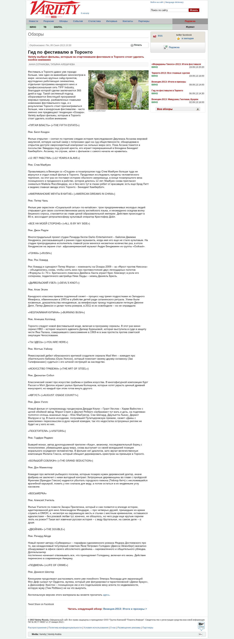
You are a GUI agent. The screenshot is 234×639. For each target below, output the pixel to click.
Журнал (190, 27)
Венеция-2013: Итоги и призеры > (125, 608)
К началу (85, 13)
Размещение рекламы (129, 627)
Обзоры (63, 21)
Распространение (37, 627)
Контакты (128, 21)
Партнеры (143, 21)
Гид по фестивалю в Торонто (167, 90)
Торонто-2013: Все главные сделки (171, 73)
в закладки (188, 38)
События (78, 21)
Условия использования (95, 627)
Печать (138, 45)
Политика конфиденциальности (65, 627)
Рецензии (49, 21)
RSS (160, 36)
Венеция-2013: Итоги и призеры (169, 82)
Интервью (111, 21)
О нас (113, 627)
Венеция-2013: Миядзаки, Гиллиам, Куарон (175, 99)
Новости (33, 21)
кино (33, 27)
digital (58, 27)
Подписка (190, 21)
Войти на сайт (156, 2)
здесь (106, 594)
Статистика (94, 21)
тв (45, 27)
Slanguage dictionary (174, 2)
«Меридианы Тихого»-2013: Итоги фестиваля (176, 64)
